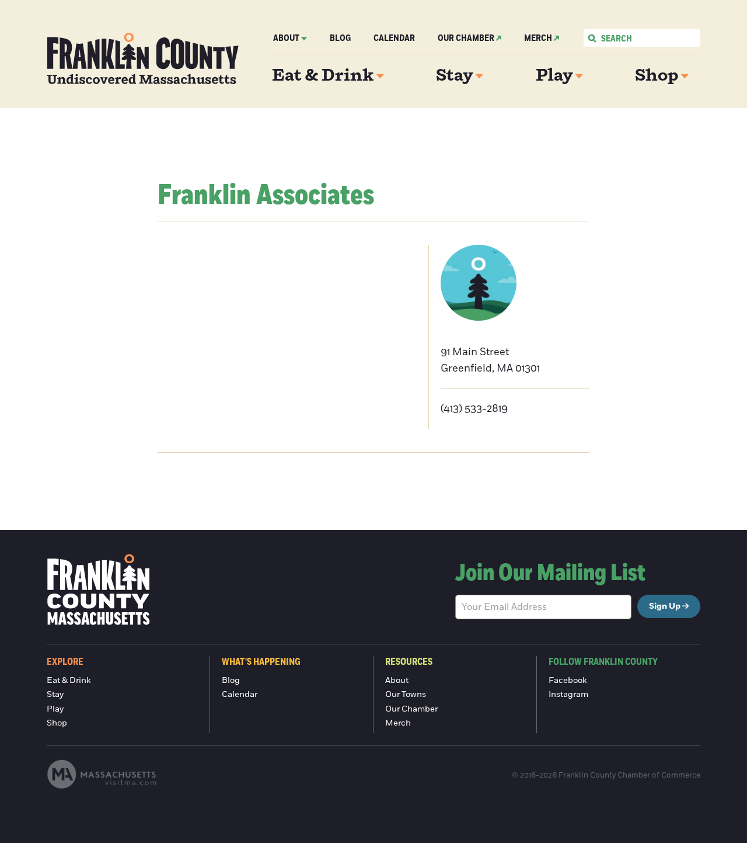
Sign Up (664, 606)
